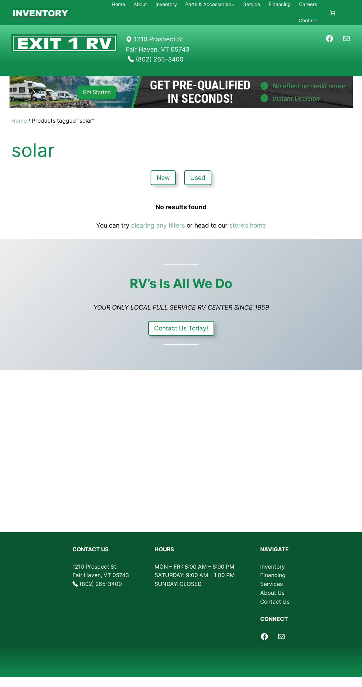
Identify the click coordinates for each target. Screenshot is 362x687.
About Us (272, 592)
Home (19, 120)
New (163, 177)
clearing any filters (158, 225)
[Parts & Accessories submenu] (233, 4)
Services (271, 584)
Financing (273, 575)
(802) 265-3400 (101, 584)
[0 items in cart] (332, 12)
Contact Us (275, 601)
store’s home (247, 225)
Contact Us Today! (181, 328)
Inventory (272, 566)
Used (197, 177)
